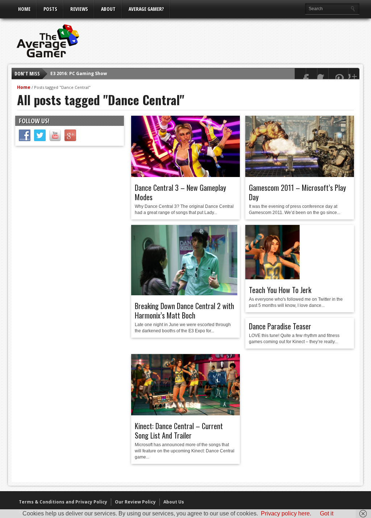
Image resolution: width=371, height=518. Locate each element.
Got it (326, 513)
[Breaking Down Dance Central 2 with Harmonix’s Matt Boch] (184, 293)
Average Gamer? (146, 8)
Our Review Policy (135, 502)
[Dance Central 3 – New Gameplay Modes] (185, 175)
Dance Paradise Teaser (280, 326)
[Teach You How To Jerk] (272, 277)
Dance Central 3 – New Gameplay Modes (180, 192)
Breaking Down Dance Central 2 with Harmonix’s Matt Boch (184, 310)
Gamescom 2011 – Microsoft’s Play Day (297, 192)
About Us (173, 502)
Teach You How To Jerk (280, 289)
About (108, 8)
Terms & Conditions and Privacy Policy (63, 502)
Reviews (79, 8)
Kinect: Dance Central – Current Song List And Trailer (179, 430)
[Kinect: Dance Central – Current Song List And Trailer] (185, 413)
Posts (50, 8)
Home (24, 8)
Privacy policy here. (286, 513)
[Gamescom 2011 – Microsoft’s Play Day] (299, 175)
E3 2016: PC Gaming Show (78, 73)
